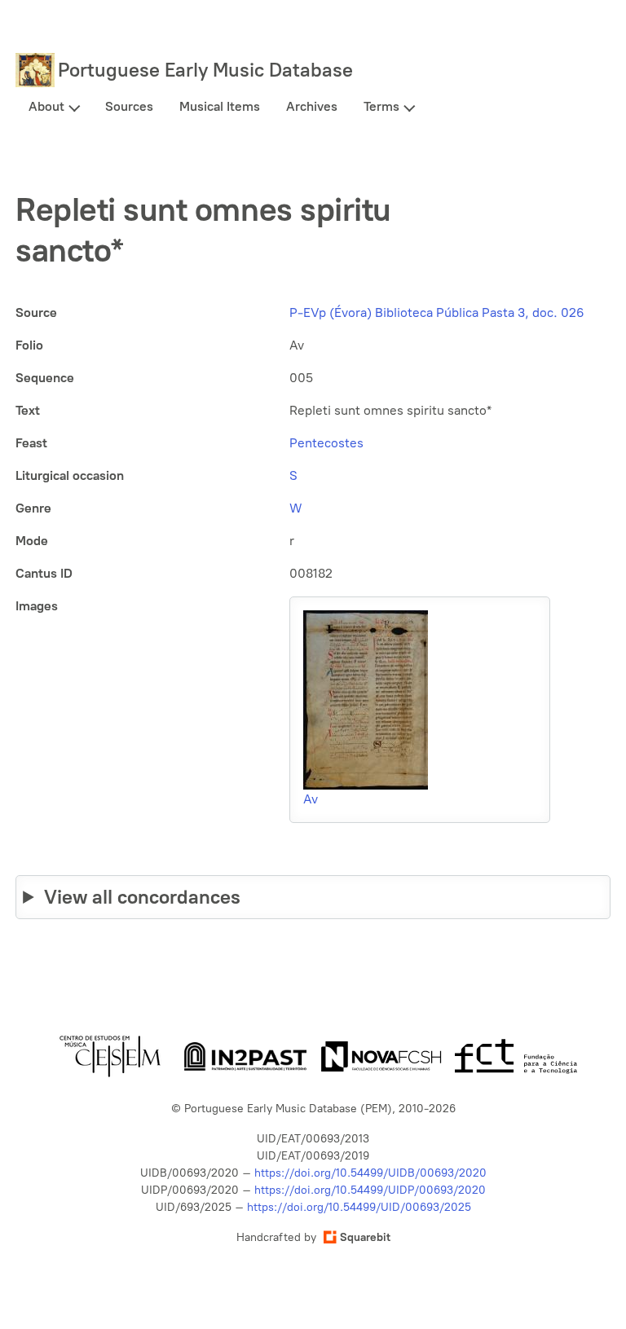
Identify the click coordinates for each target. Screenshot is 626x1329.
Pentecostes (326, 443)
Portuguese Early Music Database (205, 69)
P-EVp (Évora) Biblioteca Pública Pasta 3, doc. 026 (436, 312)
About (46, 106)
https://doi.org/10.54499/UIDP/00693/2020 (370, 1190)
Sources (129, 106)
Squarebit (365, 1237)
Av (310, 799)
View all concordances (142, 897)
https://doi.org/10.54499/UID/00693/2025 (359, 1207)
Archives (311, 106)
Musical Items (219, 106)
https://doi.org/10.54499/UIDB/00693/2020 (370, 1173)
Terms (381, 106)
